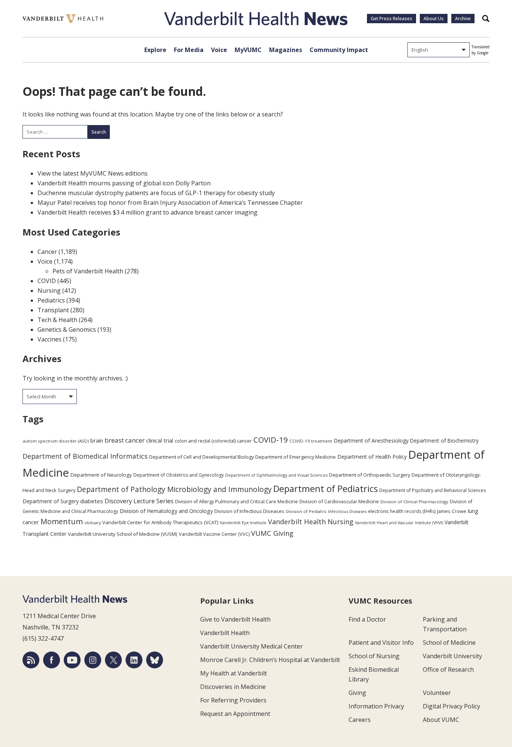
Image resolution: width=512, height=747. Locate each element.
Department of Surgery (50, 501)
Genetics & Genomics (66, 329)
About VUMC (441, 720)
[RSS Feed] (30, 660)
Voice (219, 50)
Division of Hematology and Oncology (166, 510)
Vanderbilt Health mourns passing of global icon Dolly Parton (124, 183)
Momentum (61, 521)
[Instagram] (92, 660)
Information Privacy (376, 706)
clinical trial (159, 440)
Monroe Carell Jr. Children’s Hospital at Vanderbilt (270, 660)
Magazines (285, 50)
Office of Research (448, 669)
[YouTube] (72, 660)
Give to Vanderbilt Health (235, 619)
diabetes (91, 501)
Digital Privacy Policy (451, 706)
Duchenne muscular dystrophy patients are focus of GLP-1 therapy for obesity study (156, 193)
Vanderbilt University (452, 656)
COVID (46, 281)
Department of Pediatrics (325, 489)
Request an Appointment (235, 714)
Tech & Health (57, 320)
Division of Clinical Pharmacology (414, 501)
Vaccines (49, 339)
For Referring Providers (233, 700)
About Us (434, 18)
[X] (113, 660)
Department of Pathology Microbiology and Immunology (174, 489)
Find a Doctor (367, 619)
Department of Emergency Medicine (295, 456)
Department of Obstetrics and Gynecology (178, 475)
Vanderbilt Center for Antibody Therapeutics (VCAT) (160, 522)
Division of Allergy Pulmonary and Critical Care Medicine (236, 501)
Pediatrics (51, 300)
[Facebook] (51, 660)
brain (96, 440)
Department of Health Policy (372, 456)
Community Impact (339, 50)
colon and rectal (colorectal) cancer (213, 440)
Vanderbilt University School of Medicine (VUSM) (122, 534)
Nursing (49, 290)
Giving (357, 693)
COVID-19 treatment (310, 441)
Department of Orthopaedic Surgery (369, 474)
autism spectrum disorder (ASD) (55, 441)
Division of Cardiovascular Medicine (339, 501)
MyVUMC (248, 50)
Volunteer (437, 693)
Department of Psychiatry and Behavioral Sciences (432, 490)
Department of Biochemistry (444, 440)
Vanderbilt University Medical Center (251, 646)
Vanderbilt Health (225, 633)
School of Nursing (374, 656)
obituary (92, 522)
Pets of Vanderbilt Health (87, 271)
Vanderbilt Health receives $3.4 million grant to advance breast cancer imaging (147, 212)
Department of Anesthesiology (371, 440)
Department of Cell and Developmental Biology (201, 456)
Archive (463, 18)
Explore (155, 50)
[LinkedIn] (134, 660)
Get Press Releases (391, 18)
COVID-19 (270, 439)
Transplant (53, 310)
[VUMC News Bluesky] (154, 660)
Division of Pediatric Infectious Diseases (326, 511)
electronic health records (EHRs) (402, 511)
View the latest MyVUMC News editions (92, 173)
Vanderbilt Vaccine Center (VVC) (214, 534)
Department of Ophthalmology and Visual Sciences (276, 475)
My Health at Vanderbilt (233, 673)
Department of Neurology (101, 474)
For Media (189, 50)
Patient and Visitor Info (381, 642)
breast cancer (125, 440)
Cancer (47, 252)
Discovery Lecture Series (139, 501)
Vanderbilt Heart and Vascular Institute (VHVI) (399, 522)
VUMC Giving (272, 533)
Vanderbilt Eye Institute (243, 522)
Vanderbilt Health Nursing (310, 521)
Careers (360, 720)
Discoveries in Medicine (233, 687)
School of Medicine (449, 642)
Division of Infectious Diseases (249, 511)
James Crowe (451, 511)
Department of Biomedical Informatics (85, 456)
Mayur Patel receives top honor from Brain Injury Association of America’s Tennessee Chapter (170, 202)
